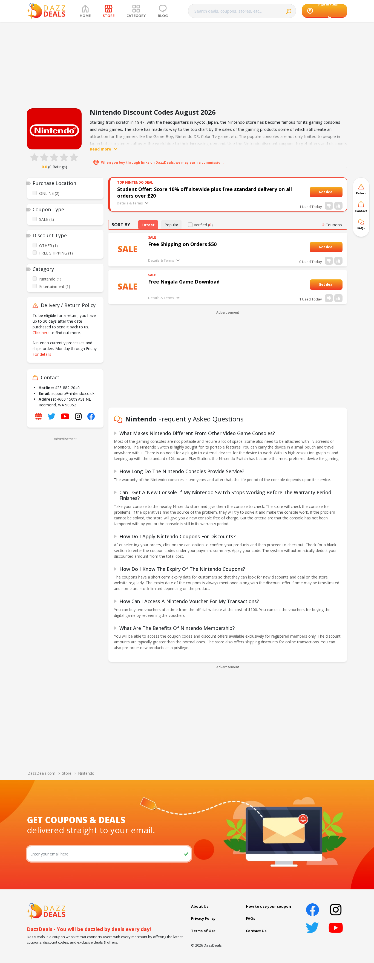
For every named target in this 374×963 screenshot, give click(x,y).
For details (42, 354)
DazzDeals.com (41, 773)
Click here (41, 332)
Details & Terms (130, 203)
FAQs (250, 918)
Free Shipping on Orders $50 (182, 244)
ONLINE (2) (49, 193)
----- (337, 192)
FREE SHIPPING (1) (56, 253)
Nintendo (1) (50, 279)
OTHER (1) (48, 245)
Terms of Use (203, 930)
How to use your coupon (268, 906)
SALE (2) (46, 219)
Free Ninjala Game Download (184, 281)
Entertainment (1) (54, 286)
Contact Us (256, 930)
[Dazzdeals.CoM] (46, 910)
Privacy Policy (203, 918)
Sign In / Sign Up (329, 11)
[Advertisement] (187, 63)
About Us (199, 906)
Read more (100, 149)
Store (66, 773)
